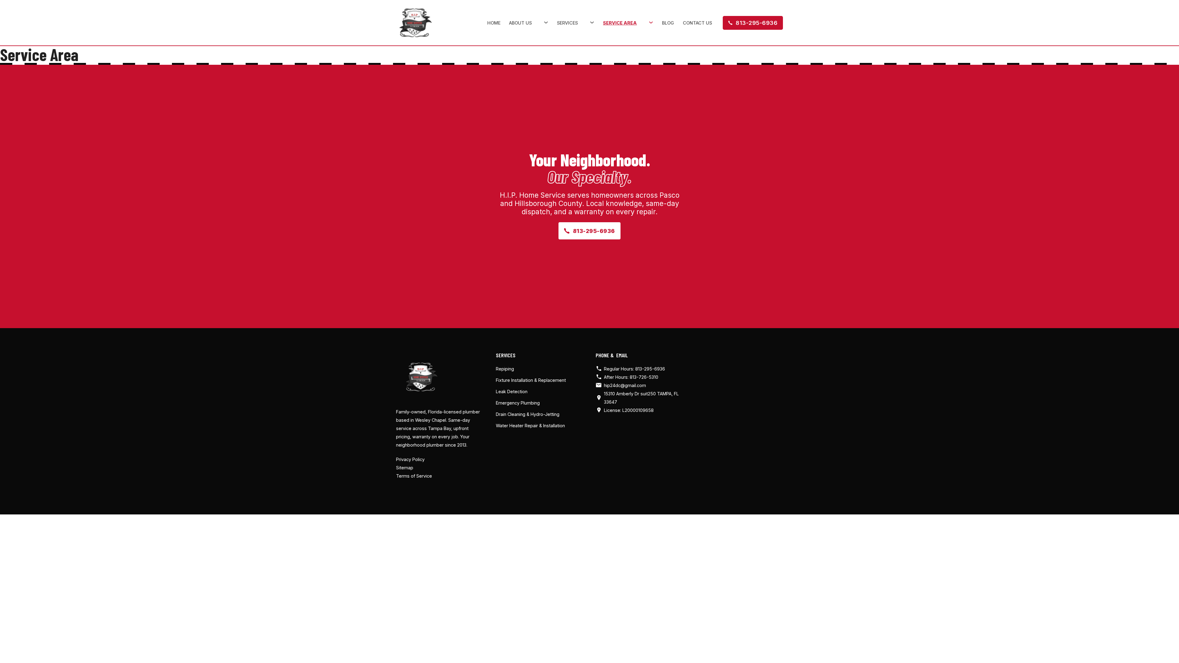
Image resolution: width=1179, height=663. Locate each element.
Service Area (620, 22)
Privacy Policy (410, 459)
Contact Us (697, 22)
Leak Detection (511, 391)
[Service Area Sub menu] (651, 22)
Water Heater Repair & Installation (530, 425)
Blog (668, 22)
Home (493, 22)
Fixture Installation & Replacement (531, 380)
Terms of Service (414, 476)
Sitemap (404, 467)
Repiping (505, 368)
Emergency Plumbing (518, 402)
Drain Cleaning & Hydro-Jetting (527, 414)
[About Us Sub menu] (546, 22)
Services (567, 22)
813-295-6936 (756, 23)
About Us (520, 22)
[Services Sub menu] (592, 22)
